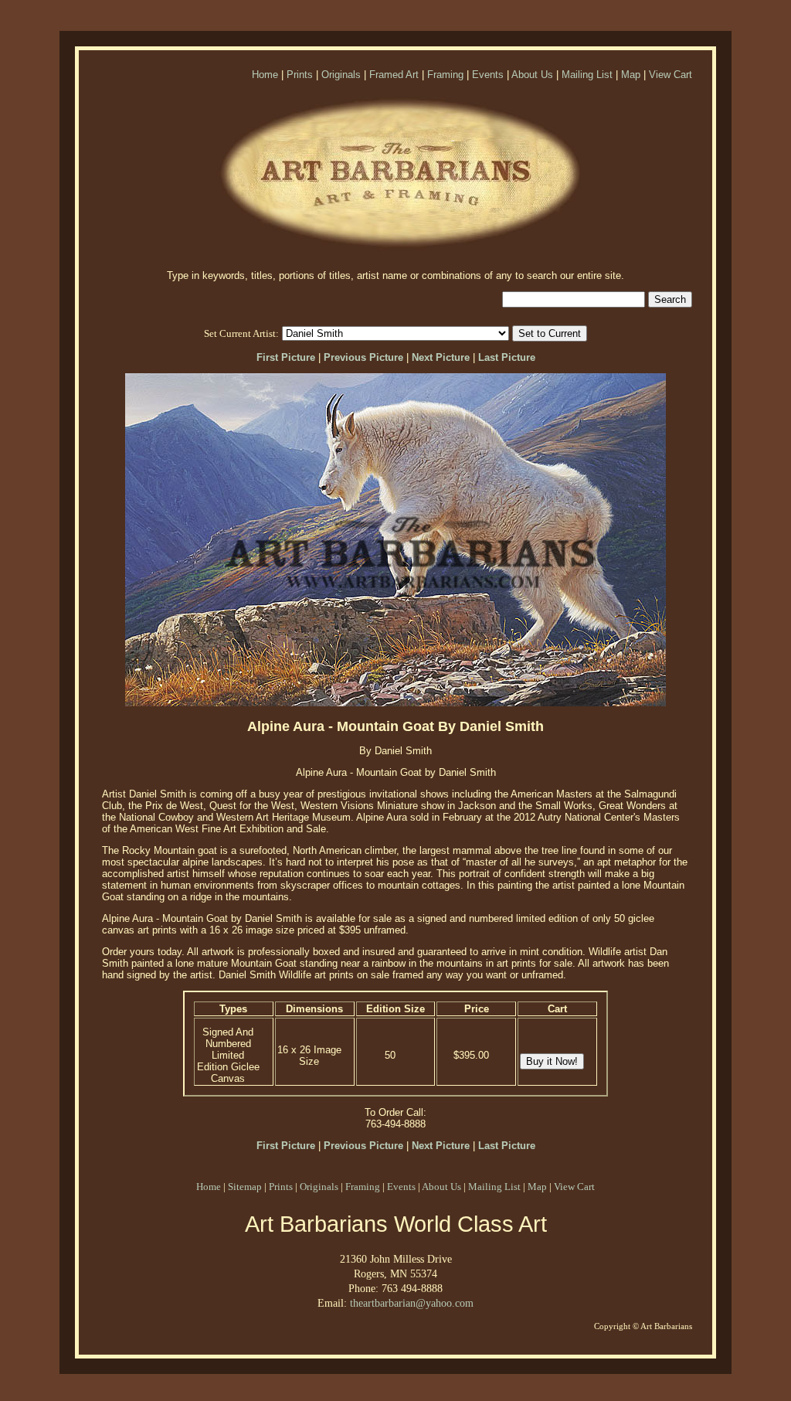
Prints (300, 74)
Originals (341, 74)
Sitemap (245, 1186)
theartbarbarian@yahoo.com (412, 1303)
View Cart (670, 74)
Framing (445, 74)
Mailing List (587, 74)
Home (265, 74)
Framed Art (394, 74)
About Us (532, 74)
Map (630, 74)
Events (488, 74)
